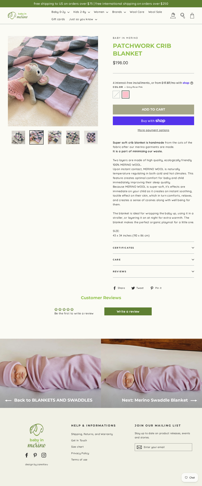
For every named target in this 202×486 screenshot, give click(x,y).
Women (99, 12)
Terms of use (79, 459)
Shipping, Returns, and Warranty (92, 434)
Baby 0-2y (58, 12)
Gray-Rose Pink (125, 94)
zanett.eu (42, 464)
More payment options (153, 130)
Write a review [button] (128, 311)
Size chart (77, 446)
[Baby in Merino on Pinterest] (35, 455)
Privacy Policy (80, 453)
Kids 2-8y (80, 12)
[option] (53, 81)
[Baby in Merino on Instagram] (43, 455)
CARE (117, 259)
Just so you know (81, 19)
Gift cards (58, 19)
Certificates (123, 247)
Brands (117, 12)
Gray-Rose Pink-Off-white (116, 94)
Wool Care (137, 12)
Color (128, 87)
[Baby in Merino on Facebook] (26, 455)
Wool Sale (155, 12)
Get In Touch (79, 440)
